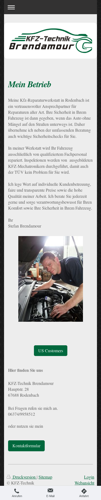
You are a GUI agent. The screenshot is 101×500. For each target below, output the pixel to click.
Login (89, 477)
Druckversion (24, 477)
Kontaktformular (26, 445)
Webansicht (84, 483)
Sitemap (45, 477)
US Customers (50, 350)
